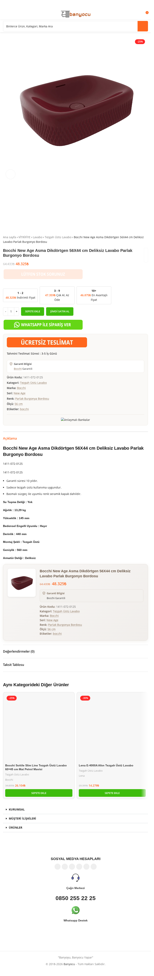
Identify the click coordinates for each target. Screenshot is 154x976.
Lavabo (37, 237)
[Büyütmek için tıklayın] (10, 174)
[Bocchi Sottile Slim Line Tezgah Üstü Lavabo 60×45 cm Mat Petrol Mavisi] (38, 728)
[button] (38, 793)
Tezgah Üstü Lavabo (58, 237)
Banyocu (69, 964)
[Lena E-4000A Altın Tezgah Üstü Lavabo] (112, 728)
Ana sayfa (9, 237)
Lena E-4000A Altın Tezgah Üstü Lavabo (106, 765)
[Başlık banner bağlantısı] (75, 4)
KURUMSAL (17, 809)
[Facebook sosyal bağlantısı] (58, 867)
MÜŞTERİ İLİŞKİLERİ (22, 818)
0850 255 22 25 (76, 898)
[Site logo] (76, 14)
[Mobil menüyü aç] (4, 14)
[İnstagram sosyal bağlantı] (72, 867)
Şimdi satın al (59, 311)
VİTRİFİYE (24, 237)
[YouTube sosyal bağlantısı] (79, 867)
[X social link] (65, 867)
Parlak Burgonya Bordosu (32, 399)
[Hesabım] (138, 14)
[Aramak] (11, 14)
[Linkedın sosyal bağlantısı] (94, 867)
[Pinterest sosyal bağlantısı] (86, 867)
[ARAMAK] (143, 26)
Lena (82, 775)
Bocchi (18, 369)
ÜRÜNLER (15, 827)
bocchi (24, 409)
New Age (19, 393)
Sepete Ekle (32, 311)
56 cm (19, 404)
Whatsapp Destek (76, 920)
